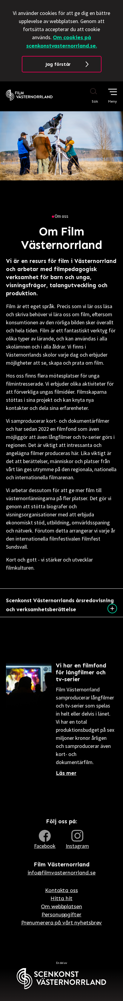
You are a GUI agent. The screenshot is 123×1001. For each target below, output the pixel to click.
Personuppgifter (61, 914)
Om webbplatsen (61, 906)
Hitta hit (61, 898)
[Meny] (112, 91)
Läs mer (66, 773)
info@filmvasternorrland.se (61, 872)
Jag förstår (58, 64)
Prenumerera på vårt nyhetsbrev (61, 922)
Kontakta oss (61, 890)
